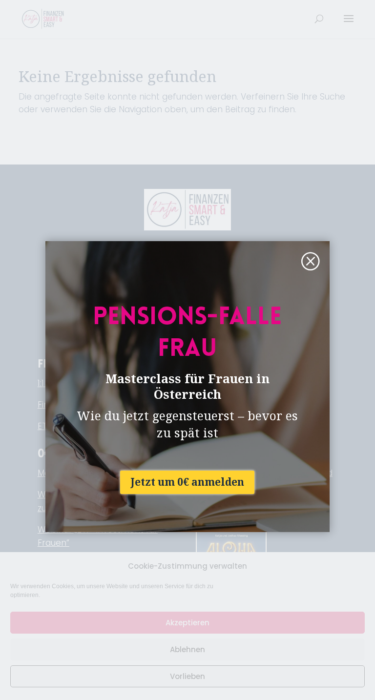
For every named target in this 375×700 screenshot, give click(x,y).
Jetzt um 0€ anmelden (187, 482)
